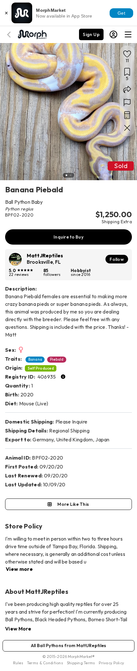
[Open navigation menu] (128, 34)
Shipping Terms (81, 662)
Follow (117, 259)
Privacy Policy (111, 662)
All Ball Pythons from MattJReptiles (68, 645)
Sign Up (91, 34)
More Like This (73, 504)
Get (121, 13)
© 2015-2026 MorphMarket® (68, 656)
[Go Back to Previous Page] (10, 34)
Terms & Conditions (45, 662)
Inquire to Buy (68, 237)
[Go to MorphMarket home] (32, 34)
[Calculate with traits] (127, 115)
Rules (18, 662)
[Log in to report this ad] (127, 102)
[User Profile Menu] (113, 34)
